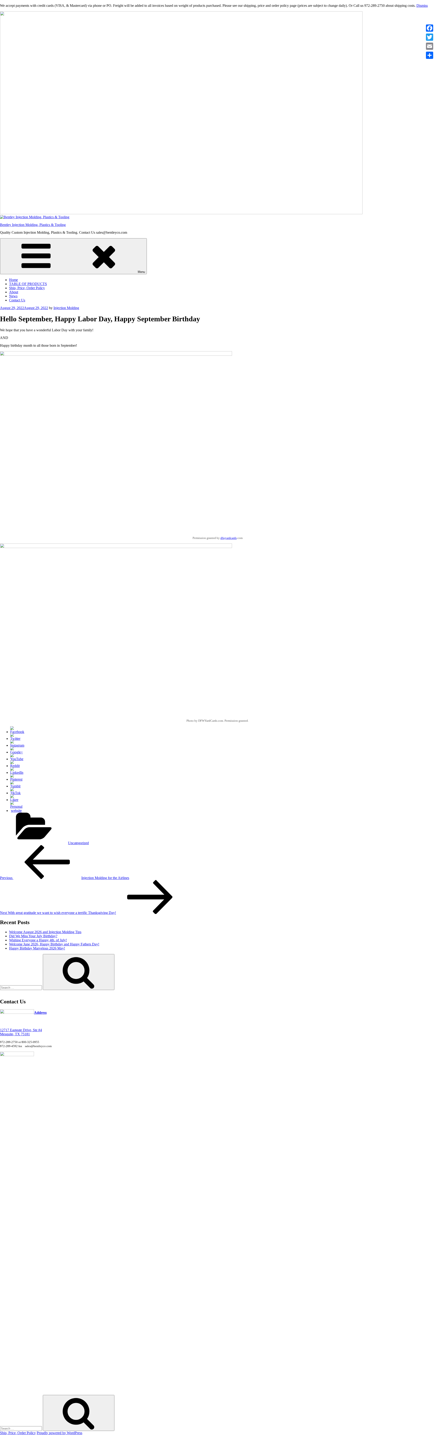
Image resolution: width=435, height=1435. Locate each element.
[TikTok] (15, 793)
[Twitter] (15, 738)
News (13, 296)
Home (13, 280)
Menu (141, 272)
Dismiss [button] (422, 5)
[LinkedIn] (16, 772)
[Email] (429, 46)
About (13, 292)
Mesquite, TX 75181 (15, 1034)
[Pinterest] (16, 779)
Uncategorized (78, 843)
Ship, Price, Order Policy (27, 288)
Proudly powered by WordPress (59, 1433)
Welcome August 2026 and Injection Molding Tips (45, 932)
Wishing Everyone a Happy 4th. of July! (38, 940)
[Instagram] (17, 745)
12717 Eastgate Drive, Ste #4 (21, 1030)
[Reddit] (15, 766)
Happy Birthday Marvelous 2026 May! (37, 948)
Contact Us (17, 300)
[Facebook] (17, 732)
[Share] (429, 55)
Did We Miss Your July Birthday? (33, 936)
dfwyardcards (228, 538)
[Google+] (16, 752)
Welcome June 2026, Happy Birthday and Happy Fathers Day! (54, 944)
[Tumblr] (15, 786)
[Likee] (14, 800)
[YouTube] (16, 759)
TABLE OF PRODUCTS (28, 284)
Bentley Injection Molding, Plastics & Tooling (33, 225)
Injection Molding (66, 308)
